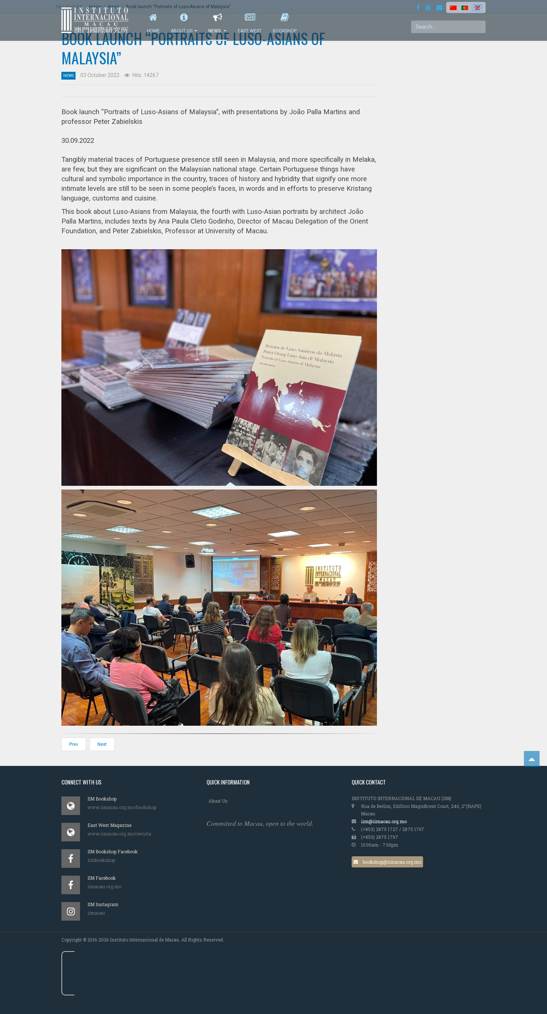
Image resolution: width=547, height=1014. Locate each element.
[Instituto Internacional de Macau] (98, 20)
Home (153, 30)
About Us (181, 30)
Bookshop (285, 30)
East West (250, 30)
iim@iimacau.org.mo (384, 821)
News (215, 30)
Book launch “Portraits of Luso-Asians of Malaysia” (193, 48)
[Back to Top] (532, 759)
